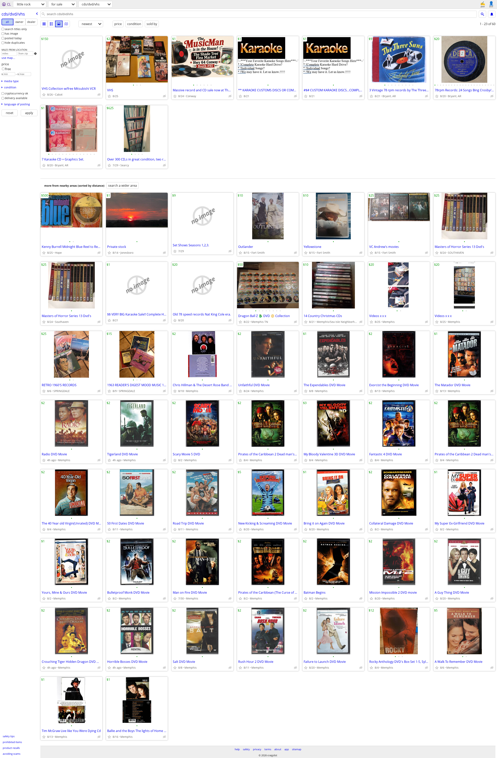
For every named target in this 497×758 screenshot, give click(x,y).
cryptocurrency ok (16, 93)
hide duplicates (15, 42)
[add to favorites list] (44, 94)
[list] (44, 24)
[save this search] (491, 14)
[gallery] (59, 24)
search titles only (16, 29)
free (8, 69)
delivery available (16, 98)
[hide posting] (99, 94)
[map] (66, 24)
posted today (13, 38)
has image (11, 33)
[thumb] (51, 24)
